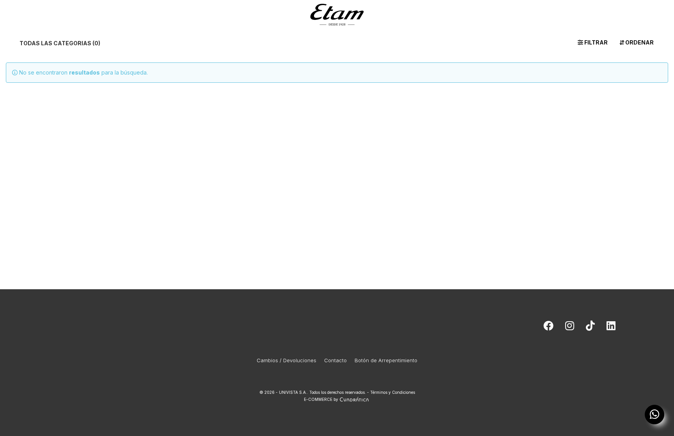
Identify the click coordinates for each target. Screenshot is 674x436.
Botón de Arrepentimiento (386, 360)
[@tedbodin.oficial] (590, 327)
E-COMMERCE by (321, 399)
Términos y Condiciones (392, 392)
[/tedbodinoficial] (548, 327)
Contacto (335, 360)
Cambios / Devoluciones (286, 360)
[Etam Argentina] (337, 13)
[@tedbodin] (569, 327)
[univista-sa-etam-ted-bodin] (611, 327)
